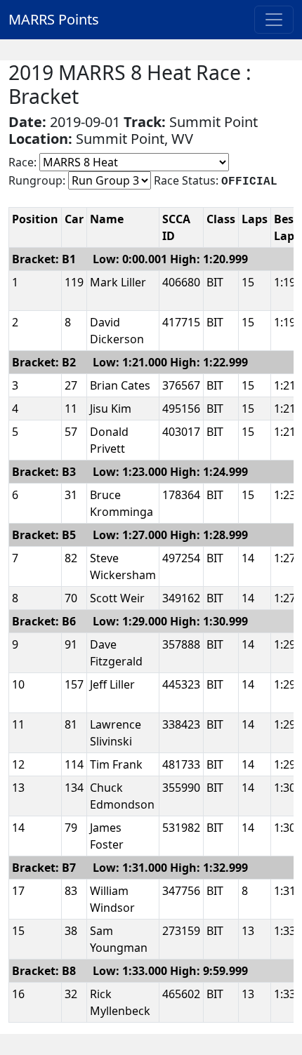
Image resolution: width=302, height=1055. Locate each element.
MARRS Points (53, 19)
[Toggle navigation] (274, 20)
